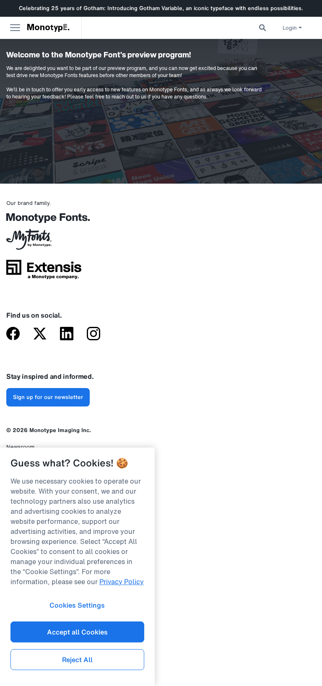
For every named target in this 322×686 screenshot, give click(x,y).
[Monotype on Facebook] (13, 334)
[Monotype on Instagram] (93, 334)
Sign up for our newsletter (48, 397)
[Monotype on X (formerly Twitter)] (40, 334)
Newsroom (20, 447)
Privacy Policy (121, 582)
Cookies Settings (77, 605)
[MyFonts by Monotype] (43, 242)
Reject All (77, 660)
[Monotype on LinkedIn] (66, 334)
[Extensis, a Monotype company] (43, 272)
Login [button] (290, 28)
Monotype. (48, 28)
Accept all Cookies (77, 632)
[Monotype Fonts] (43, 221)
